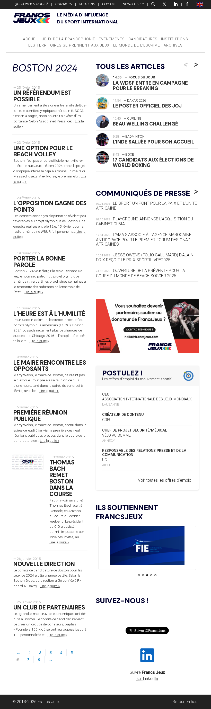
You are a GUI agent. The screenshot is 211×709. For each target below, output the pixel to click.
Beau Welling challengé (145, 124)
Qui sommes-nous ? (31, 4)
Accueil (31, 39)
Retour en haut (185, 701)
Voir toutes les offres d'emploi (165, 480)
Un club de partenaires (49, 607)
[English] (200, 4)
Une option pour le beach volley (43, 151)
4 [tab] (151, 575)
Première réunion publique (40, 416)
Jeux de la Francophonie (68, 39)
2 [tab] (143, 575)
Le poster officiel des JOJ (147, 106)
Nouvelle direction (44, 564)
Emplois (108, 4)
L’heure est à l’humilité (49, 314)
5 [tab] (155, 575)
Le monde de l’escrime (136, 45)
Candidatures (142, 39)
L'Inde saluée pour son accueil (153, 142)
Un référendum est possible (42, 96)
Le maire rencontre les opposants (49, 366)
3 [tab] (147, 575)
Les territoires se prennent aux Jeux (69, 45)
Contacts (63, 4)
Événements (112, 39)
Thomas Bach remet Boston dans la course (61, 478)
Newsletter (133, 4)
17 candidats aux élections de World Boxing (153, 162)
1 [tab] (139, 575)
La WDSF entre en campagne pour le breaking (150, 86)
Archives (173, 45)
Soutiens (87, 4)
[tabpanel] (147, 546)
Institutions (174, 39)
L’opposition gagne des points (49, 206)
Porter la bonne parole (39, 262)
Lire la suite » (33, 292)
